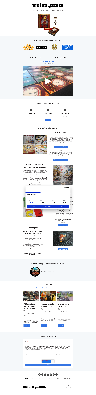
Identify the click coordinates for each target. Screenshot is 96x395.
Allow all (62, 206)
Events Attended (27, 301)
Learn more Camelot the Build (61, 146)
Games (53, 10)
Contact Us (48, 10)
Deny (34, 206)
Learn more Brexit (63, 225)
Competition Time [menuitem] (67, 378)
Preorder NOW (48, 28)
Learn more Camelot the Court (60, 159)
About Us (42, 10)
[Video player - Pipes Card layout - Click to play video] (48, 81)
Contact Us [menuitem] (49, 378)
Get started (48, 119)
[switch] (42, 202)
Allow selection (48, 206)
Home (33, 10)
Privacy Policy (70, 385)
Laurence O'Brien (30, 313)
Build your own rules (63, 249)
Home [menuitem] (26, 378)
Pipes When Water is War (48, 61)
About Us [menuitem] (41, 378)
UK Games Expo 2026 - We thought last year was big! (30, 306)
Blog (37, 10)
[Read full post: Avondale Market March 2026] (65, 296)
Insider (42, 301)
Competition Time (60, 10)
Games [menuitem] (57, 378)
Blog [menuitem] (33, 378)
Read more (27, 325)
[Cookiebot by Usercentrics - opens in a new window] (65, 188)
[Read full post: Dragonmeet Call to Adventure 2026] (48, 296)
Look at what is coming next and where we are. (48, 287)
